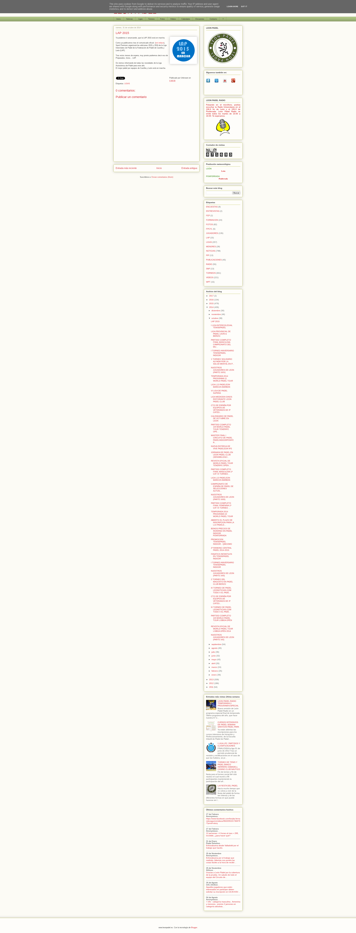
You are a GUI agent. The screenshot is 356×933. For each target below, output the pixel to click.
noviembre (216, 314)
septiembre (217, 644)
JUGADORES (212, 233)
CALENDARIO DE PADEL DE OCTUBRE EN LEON (222, 418)
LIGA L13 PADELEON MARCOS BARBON (220, 385)
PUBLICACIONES (214, 260)
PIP (207, 255)
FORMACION (212, 220)
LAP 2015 (215, 321)
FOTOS (209, 224)
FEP (208, 215)
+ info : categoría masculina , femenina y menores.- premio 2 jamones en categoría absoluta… (223, 904)
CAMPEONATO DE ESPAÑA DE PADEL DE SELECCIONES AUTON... (222, 487)
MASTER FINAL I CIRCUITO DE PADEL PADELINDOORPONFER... (222, 438)
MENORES (211, 246)
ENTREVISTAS (212, 211)
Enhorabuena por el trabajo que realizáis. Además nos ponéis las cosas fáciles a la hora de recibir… (221, 860)
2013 (211, 679)
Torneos (151, 19)
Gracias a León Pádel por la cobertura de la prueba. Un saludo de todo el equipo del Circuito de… (223, 874)
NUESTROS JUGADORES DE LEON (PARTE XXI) (222, 637)
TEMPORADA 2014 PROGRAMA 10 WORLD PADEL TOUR (222, 513)
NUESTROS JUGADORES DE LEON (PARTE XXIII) (222, 496)
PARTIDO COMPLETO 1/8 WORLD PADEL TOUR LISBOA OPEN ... (221, 619)
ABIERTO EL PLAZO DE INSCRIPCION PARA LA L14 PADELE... (222, 522)
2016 (211, 300)
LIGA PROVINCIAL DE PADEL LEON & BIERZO (221, 333)
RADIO (209, 264)
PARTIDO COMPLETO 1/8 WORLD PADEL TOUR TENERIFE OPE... (221, 428)
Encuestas (200, 19)
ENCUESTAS (212, 207)
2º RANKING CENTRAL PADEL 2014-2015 (221, 549)
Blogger (194, 927)
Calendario (185, 19)
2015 (211, 303)
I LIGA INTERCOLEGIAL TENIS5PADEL (221, 326)
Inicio (118, 19)
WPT (208, 282)
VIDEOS (209, 277)
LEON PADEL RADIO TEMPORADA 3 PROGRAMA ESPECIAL (228, 703)
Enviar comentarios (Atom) (162, 177)
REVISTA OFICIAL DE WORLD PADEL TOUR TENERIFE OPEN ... (222, 463)
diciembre (216, 310)
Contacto (213, 19)
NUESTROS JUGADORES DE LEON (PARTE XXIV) (222, 369)
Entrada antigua (189, 168)
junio (214, 656)
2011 (211, 687)
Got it (244, 6)
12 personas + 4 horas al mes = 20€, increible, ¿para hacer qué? (222, 834)
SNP (208, 269)
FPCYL (209, 229)
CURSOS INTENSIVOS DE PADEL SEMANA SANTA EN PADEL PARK (228, 724)
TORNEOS (211, 273)
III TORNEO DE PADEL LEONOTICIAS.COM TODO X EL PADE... (221, 590)
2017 (211, 296)
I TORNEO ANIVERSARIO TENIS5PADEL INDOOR (222, 352)
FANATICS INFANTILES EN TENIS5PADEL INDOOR (221, 556)
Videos (173, 19)
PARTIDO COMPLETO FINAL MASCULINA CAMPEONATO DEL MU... (221, 343)
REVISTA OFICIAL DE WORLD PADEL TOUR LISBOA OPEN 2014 (222, 628)
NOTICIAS (210, 251)
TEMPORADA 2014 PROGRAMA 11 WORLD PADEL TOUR (222, 378)
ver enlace (159, 43)
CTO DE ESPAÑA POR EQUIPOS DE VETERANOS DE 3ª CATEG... (221, 408)
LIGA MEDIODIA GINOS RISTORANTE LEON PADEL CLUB (221, 399)
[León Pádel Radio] (223, 136)
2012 (211, 683)
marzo (215, 667)
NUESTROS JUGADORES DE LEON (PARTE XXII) (222, 573)
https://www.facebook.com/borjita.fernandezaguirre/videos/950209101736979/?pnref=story (223, 821)
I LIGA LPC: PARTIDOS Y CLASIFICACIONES (229, 744)
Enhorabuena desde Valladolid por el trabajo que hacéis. (222, 846)
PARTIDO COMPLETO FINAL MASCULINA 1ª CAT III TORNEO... (222, 471)
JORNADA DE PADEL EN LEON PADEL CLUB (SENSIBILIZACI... (222, 454)
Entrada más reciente (126, 168)
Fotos (162, 19)
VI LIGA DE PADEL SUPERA (219, 392)
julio (214, 652)
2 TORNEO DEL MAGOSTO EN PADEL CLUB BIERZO (222, 581)
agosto (215, 648)
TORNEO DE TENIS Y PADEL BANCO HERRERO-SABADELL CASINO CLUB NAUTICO (229, 765)
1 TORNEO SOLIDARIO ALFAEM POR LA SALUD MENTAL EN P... (222, 361)
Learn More (232, 6)
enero (214, 675)
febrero (215, 671)
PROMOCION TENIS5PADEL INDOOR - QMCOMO (221, 541)
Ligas (140, 19)
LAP (208, 238)
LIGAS (127, 84)
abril (214, 663)
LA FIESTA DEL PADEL (228, 786)
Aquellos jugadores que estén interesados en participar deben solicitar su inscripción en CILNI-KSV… (223, 889)
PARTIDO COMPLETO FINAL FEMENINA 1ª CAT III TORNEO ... (221, 505)
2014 (211, 307)
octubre (215, 318)
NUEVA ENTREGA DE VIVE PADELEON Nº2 (221, 447)
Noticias (129, 19)
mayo (214, 659)
